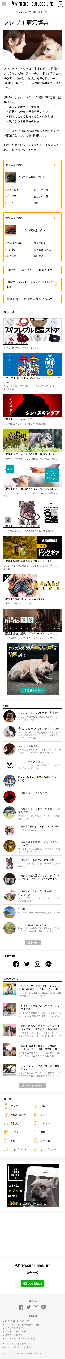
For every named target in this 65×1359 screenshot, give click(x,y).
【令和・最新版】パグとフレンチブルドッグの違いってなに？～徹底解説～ (39, 1027)
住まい (14, 1132)
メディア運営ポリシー (15, 1328)
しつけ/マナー (48, 1149)
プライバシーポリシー (15, 1331)
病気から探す (13, 218)
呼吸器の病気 (14, 242)
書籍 (12, 1140)
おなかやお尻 (41, 196)
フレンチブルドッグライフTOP (19, 1343)
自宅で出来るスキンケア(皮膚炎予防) (30, 270)
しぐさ (10, 202)
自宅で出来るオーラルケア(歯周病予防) (30, 284)
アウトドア (47, 1123)
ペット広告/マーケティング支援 (20, 1338)
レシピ (44, 1114)
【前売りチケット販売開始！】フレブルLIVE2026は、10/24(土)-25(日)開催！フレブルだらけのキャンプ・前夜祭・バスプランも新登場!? (39, 987)
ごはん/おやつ (18, 1149)
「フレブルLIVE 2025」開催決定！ (32, 12)
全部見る (39, 255)
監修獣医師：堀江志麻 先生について (30, 299)
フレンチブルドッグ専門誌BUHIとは (22, 1324)
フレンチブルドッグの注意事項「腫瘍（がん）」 (39, 1067)
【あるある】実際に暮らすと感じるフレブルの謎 (39, 1007)
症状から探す (13, 165)
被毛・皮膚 (13, 189)
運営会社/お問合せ (14, 1335)
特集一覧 (32, 942)
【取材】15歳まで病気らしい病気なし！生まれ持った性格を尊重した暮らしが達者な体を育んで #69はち (39, 1047)
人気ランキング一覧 (32, 1085)
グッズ (14, 1106)
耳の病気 (11, 249)
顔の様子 (11, 196)
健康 (43, 1132)
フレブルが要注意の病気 (31, 230)
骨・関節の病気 (42, 249)
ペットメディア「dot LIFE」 (18, 1347)
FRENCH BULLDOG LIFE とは (19, 1321)
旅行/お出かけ (18, 1114)
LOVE (44, 1106)
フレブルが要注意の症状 (31, 177)
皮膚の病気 (40, 242)
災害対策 (45, 1140)
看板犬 (14, 1123)
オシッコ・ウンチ (43, 189)
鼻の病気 (11, 255)
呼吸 (36, 202)
